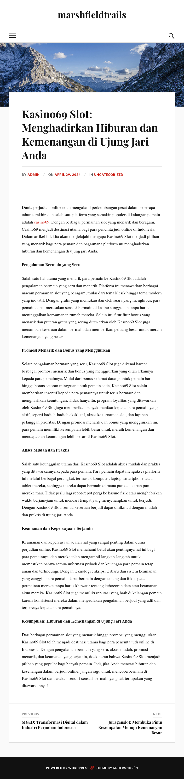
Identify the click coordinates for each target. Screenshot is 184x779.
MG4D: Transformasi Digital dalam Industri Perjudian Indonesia (55, 724)
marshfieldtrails (92, 14)
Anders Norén (125, 768)
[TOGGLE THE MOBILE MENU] (12, 35)
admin (34, 175)
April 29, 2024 (68, 175)
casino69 (41, 222)
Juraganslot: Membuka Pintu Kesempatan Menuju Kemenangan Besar (130, 727)
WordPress (78, 768)
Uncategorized (108, 175)
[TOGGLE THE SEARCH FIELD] (171, 35)
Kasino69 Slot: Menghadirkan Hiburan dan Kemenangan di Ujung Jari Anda (90, 134)
